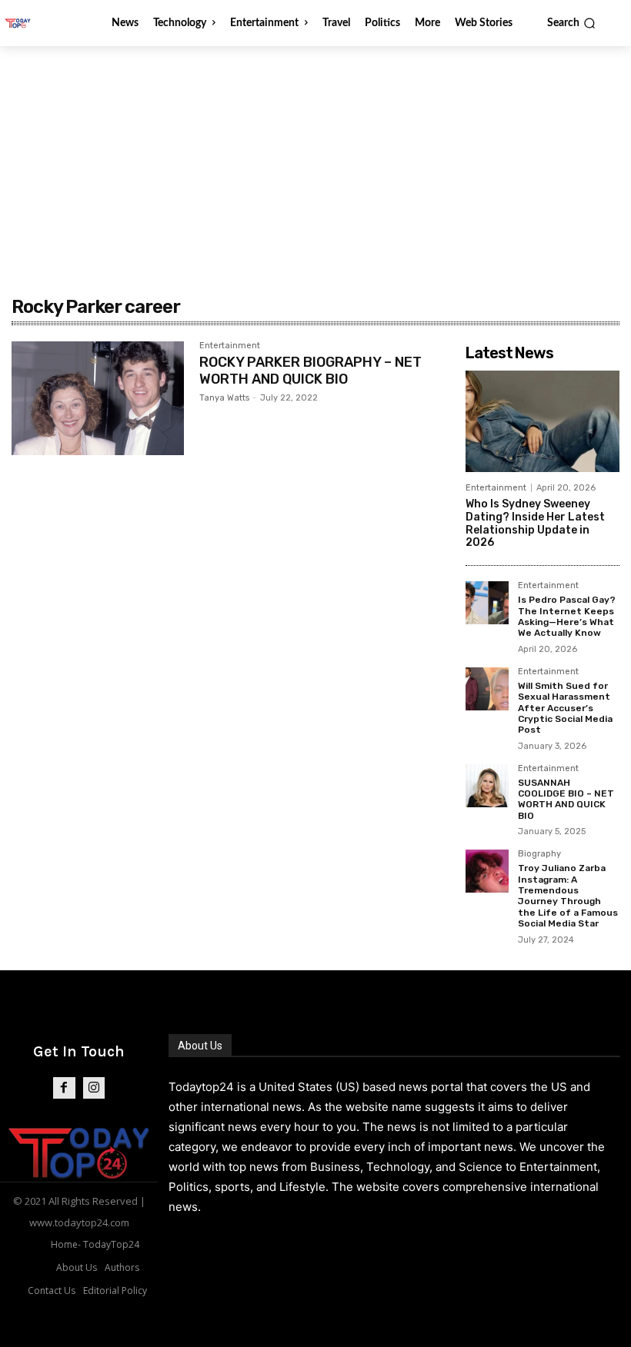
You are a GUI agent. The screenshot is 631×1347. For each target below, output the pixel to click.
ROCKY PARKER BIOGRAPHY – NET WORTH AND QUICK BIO (310, 370)
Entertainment (229, 346)
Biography (539, 854)
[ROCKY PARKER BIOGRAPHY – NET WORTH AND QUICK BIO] (98, 398)
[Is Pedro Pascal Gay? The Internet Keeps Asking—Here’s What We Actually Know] (487, 602)
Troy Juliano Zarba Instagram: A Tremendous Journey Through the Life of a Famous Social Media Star (568, 896)
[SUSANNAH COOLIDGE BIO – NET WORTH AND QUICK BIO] (487, 785)
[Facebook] (64, 1088)
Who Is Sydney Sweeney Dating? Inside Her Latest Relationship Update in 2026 (535, 523)
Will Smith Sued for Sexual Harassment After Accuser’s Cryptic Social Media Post (565, 708)
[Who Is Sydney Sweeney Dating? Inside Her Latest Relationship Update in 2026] (542, 421)
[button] (571, 23)
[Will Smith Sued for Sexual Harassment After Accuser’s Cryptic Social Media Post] (487, 688)
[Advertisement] (315, 161)
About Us (200, 1045)
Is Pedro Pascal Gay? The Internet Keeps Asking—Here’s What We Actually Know (567, 616)
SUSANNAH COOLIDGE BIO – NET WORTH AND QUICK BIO (566, 799)
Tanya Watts (224, 398)
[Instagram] (94, 1088)
